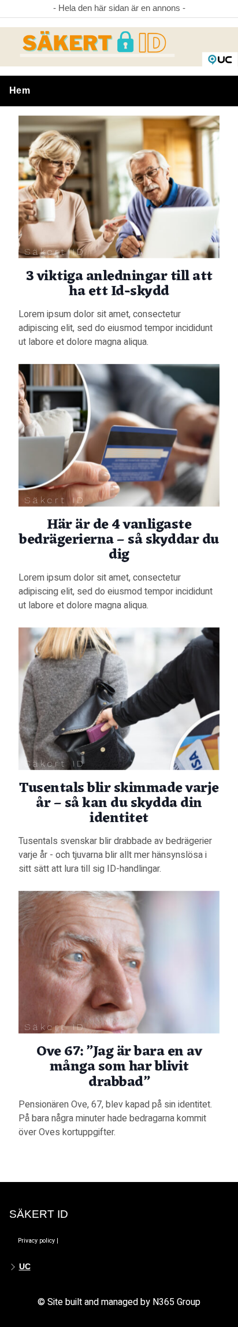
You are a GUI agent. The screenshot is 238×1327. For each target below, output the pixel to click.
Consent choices (82, 1240)
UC (25, 1266)
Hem (19, 90)
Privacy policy (36, 1240)
